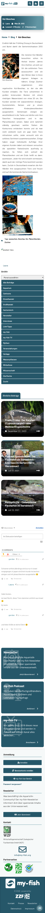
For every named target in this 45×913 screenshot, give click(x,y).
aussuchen (13, 239)
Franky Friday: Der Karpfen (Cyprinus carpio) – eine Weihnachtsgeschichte (20, 423)
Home (4, 37)
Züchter (8, 242)
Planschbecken (34, 239)
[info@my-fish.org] (23, 849)
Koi (27, 239)
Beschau (21, 239)
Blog (13, 37)
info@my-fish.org (22, 855)
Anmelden (39, 528)
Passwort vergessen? (12, 784)
